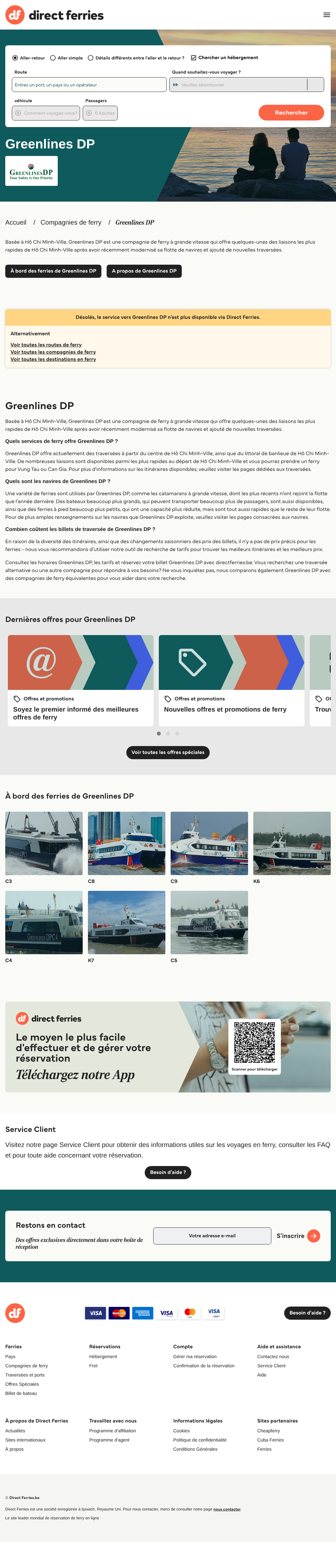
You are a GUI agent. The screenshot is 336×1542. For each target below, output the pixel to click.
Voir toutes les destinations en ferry (53, 359)
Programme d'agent (109, 1440)
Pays (10, 1356)
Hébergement (103, 1356)
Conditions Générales (195, 1449)
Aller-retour (32, 57)
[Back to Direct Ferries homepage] (54, 15)
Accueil (15, 222)
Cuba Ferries (270, 1440)
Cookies (181, 1430)
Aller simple (70, 57)
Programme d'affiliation (112, 1430)
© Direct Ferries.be (22, 1498)
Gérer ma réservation (195, 1356)
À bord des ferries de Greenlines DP (53, 271)
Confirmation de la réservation (204, 1365)
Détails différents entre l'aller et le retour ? (139, 57)
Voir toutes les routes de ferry (46, 345)
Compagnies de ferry (71, 222)
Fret (93, 1365)
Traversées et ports (25, 1374)
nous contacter (227, 1509)
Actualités (15, 1430)
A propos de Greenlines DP (144, 271)
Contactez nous (273, 1356)
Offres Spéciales (22, 1384)
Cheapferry (268, 1430)
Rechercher (291, 112)
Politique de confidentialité (200, 1440)
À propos (14, 1449)
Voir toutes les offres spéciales (168, 752)
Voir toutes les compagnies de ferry (53, 352)
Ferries (264, 1449)
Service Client (271, 1365)
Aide (261, 1374)
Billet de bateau (21, 1393)
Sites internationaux (25, 1440)
